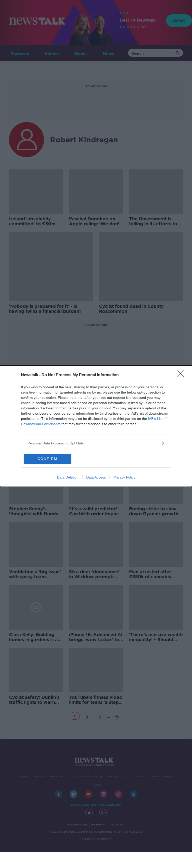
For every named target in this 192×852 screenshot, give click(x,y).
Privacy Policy (124, 477)
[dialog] (96, 426)
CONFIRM (48, 459)
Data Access (96, 477)
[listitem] (96, 443)
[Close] (182, 375)
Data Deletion (67, 477)
